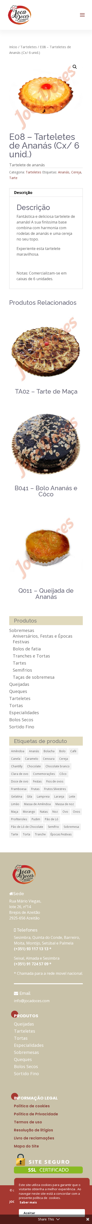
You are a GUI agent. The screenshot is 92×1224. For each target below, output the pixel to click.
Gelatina (16, 797)
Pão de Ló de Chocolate (27, 827)
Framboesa (18, 789)
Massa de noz (64, 804)
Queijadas (19, 684)
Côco (63, 774)
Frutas (35, 789)
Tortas (16, 705)
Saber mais (28, 1202)
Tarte (13, 178)
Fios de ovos (54, 781)
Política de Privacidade (36, 1114)
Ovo (65, 812)
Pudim (36, 819)
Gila (29, 797)
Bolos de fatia (27, 649)
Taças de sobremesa (33, 677)
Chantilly (16, 766)
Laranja (59, 797)
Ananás (63, 172)
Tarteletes (28, 46)
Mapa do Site (26, 1146)
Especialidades (24, 712)
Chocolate (34, 766)
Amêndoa (17, 751)
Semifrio (53, 827)
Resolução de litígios (33, 1130)
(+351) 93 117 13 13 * (32, 948)
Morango (29, 812)
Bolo (62, 751)
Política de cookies (32, 1106)
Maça (14, 812)
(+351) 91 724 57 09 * (32, 963)
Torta (26, 834)
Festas (37, 781)
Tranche (40, 834)
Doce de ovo (19, 781)
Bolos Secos (21, 719)
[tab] (46, 193)
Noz (55, 812)
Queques (18, 691)
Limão (15, 804)
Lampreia (43, 797)
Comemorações (44, 774)
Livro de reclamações (34, 1138)
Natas (44, 812)
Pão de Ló (51, 819)
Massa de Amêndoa (37, 804)
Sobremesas (21, 630)
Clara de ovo (19, 774)
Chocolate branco (58, 766)
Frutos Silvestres (55, 789)
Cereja (76, 172)
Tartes (19, 663)
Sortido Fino (21, 727)
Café (73, 751)
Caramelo (31, 759)
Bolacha (49, 751)
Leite (72, 797)
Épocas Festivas (60, 834)
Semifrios (22, 670)
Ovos (76, 812)
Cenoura (48, 759)
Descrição (23, 192)
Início (13, 46)
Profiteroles (19, 819)
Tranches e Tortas (31, 656)
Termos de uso (28, 1122)
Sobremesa (71, 827)
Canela (15, 759)
